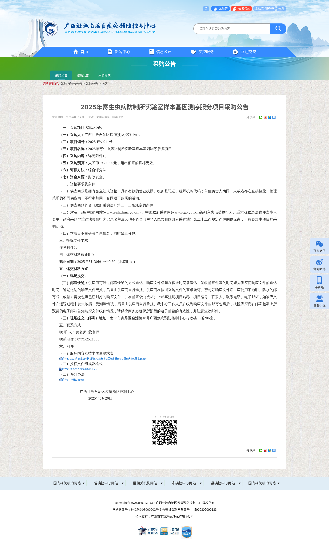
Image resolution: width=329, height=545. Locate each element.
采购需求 (104, 75)
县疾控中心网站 (223, 483)
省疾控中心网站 (106, 483)
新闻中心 (122, 52)
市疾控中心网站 (184, 483)
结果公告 (83, 75)
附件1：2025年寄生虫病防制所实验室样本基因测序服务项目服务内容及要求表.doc (104, 358)
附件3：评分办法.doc (73, 379)
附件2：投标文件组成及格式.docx (79, 369)
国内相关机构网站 (67, 483)
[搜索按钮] (278, 28)
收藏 (281, 8)
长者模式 (244, 8)
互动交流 (248, 52)
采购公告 (61, 75)
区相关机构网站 (145, 483)
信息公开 (163, 52)
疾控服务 (206, 52)
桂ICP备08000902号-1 (146, 509)
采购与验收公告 (71, 83)
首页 (84, 52)
